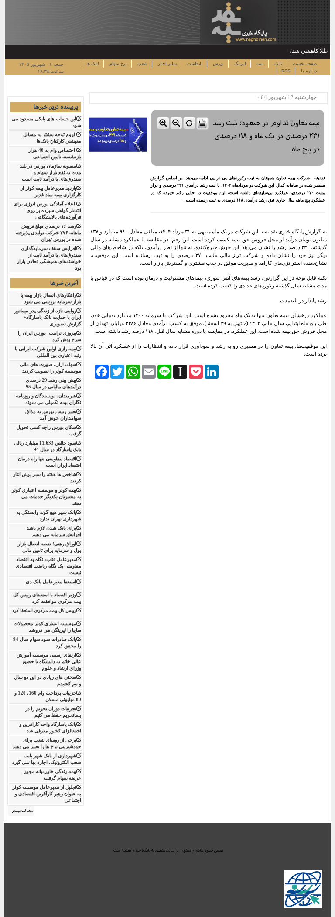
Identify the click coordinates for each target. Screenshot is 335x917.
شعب (141, 63)
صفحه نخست (304, 63)
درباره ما (308, 70)
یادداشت (194, 63)
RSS (286, 70)
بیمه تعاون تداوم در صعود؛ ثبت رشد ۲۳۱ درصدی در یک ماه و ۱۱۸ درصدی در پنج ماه (266, 135)
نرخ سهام (117, 63)
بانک (277, 63)
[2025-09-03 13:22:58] (237, 107)
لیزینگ (239, 63)
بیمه (259, 63)
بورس (218, 63)
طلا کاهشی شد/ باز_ (304, 51)
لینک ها (92, 63)
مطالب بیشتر (22, 810)
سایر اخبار (167, 63)
